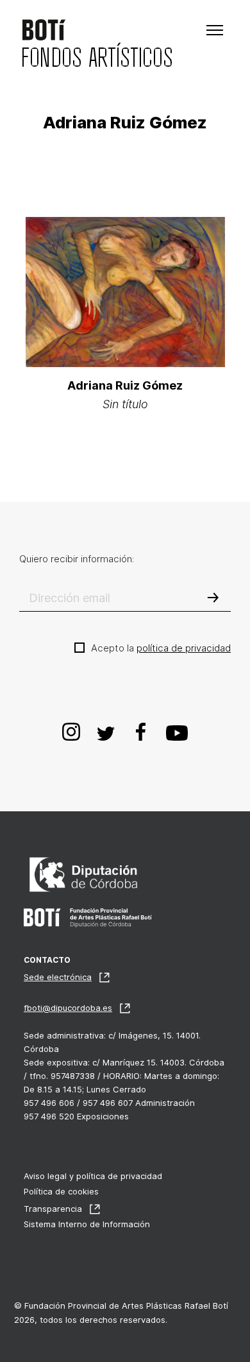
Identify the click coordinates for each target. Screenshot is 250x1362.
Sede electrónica (58, 977)
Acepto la (161, 648)
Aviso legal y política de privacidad (93, 1176)
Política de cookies (61, 1191)
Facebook (141, 731)
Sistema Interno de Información (87, 1224)
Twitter (106, 731)
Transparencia (53, 1208)
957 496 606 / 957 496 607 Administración (109, 1103)
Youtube (177, 731)
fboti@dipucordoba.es (68, 1008)
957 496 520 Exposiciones (76, 1116)
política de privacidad (184, 648)
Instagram (71, 731)
